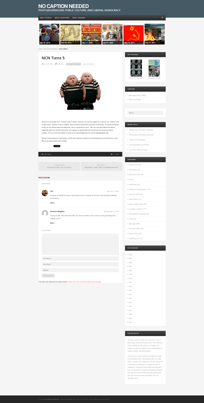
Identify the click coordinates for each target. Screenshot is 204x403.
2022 (130, 262)
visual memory (134, 233)
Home (40, 49)
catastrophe (133, 184)
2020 (130, 270)
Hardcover (132, 78)
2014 (130, 294)
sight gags (132, 224)
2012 (130, 302)
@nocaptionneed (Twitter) (137, 95)
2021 (130, 266)
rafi (51, 191)
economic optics (134, 194)
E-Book (158, 78)
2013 (130, 298)
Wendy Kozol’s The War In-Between (141, 130)
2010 (130, 310)
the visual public (134, 228)
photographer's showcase (137, 214)
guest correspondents (136, 204)
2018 (130, 278)
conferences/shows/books (137, 189)
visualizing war (134, 238)
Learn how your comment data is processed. (84, 282)
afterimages (133, 170)
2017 (130, 282)
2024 (130, 254)
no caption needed (50, 49)
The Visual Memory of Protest (139, 145)
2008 (130, 318)
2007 (130, 322)
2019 (130, 274)
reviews (131, 219)
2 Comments (89, 64)
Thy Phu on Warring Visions (138, 150)
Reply (52, 203)
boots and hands (134, 174)
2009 (130, 314)
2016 (130, 286)
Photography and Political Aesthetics (141, 135)
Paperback (140, 78)
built (130, 179)
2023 (130, 258)
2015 (130, 290)
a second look (133, 165)
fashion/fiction (133, 199)
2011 (130, 306)
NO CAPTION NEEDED (63, 6)
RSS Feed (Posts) (135, 99)
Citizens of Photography (137, 140)
